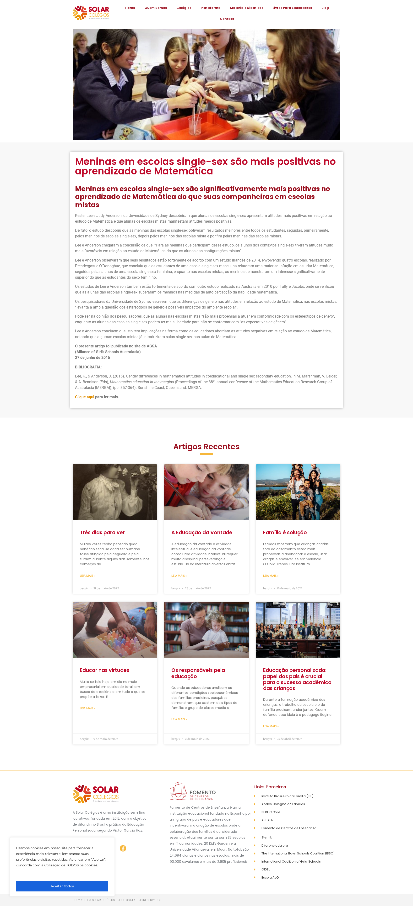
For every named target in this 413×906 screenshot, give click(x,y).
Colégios (183, 7)
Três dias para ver (102, 532)
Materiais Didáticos (246, 7)
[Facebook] (123, 848)
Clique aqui (84, 397)
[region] (62, 866)
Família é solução (285, 532)
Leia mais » (87, 575)
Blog (325, 7)
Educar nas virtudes (104, 670)
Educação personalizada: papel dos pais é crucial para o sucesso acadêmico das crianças (297, 679)
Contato (227, 18)
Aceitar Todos (62, 886)
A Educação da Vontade (201, 532)
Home (130, 7)
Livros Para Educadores (292, 7)
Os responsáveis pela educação (198, 673)
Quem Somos (156, 7)
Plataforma (211, 7)
